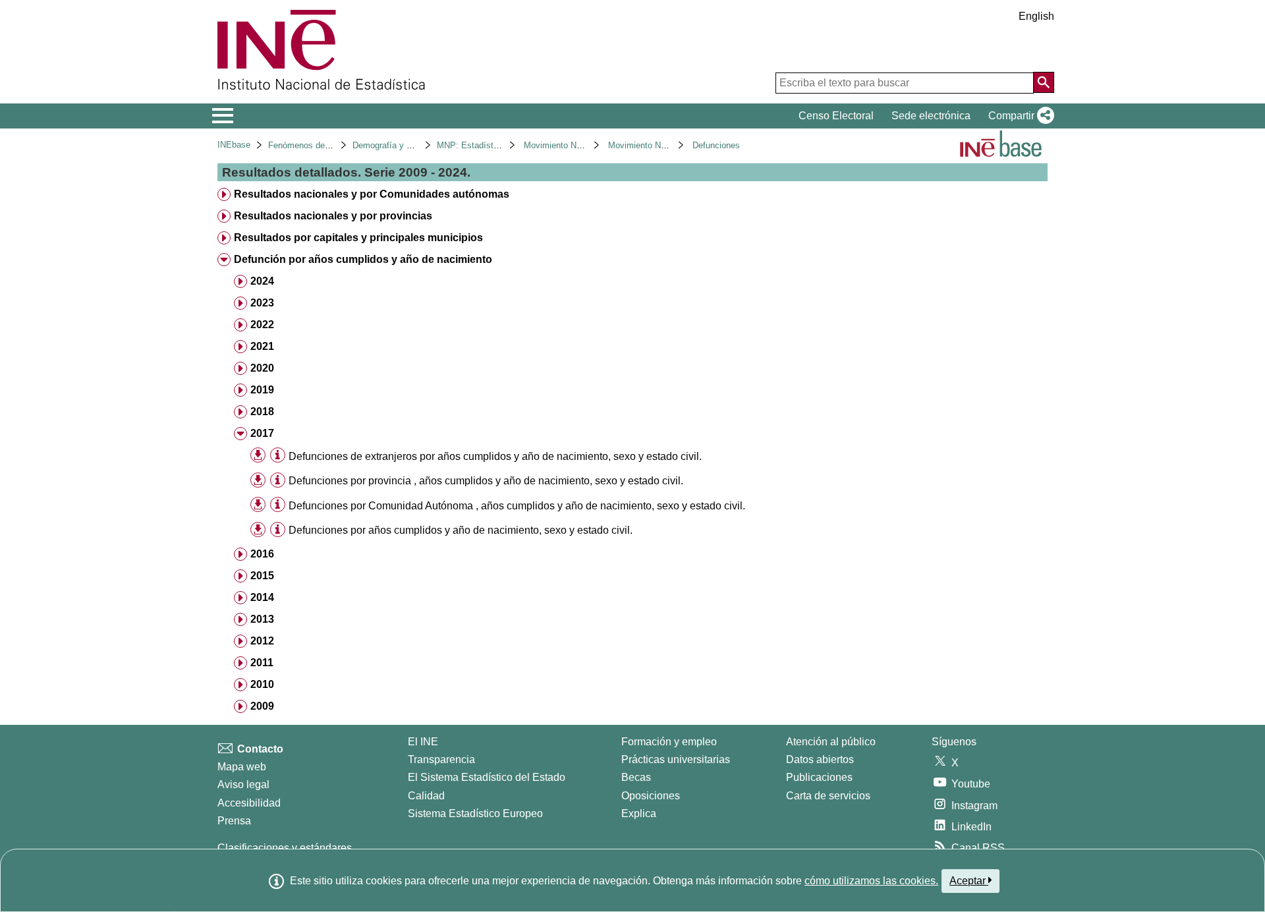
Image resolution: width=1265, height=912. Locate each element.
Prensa (234, 820)
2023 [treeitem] (262, 302)
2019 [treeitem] (262, 389)
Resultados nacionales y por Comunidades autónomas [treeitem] (371, 194)
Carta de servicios (828, 795)
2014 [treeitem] (262, 597)
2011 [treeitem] (261, 662)
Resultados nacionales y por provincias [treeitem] (333, 215)
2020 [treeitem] (262, 368)
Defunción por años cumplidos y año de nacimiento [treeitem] (363, 259)
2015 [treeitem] (262, 575)
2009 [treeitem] (262, 706)
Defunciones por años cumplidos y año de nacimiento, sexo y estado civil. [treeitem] (460, 530)
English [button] (1036, 16)
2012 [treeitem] (262, 640)
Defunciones (716, 145)
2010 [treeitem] (262, 684)
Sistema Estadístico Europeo (475, 813)
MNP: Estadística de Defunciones (502, 145)
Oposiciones (650, 795)
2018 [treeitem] (262, 411)
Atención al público (831, 741)
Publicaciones (819, 777)
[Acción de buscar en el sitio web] (1043, 82)
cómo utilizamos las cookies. (871, 880)
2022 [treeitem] (262, 324)
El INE (423, 741)
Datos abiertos (820, 759)
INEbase (233, 145)
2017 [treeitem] (262, 433)
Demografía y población (397, 145)
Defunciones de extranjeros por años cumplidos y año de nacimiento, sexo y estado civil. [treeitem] (495, 456)
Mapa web (241, 766)
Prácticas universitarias (675, 759)
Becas (636, 777)
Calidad (426, 795)
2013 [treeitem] (262, 619)
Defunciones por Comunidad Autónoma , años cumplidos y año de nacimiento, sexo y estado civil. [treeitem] (517, 505)
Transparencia (441, 759)
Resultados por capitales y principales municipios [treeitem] (358, 237)
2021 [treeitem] (262, 346)
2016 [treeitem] (262, 553)
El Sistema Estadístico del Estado (486, 777)
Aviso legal (243, 784)
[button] (1018, 116)
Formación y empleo (669, 741)
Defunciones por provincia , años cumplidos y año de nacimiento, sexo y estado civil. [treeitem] (486, 480)
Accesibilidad (249, 803)
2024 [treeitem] (262, 281)
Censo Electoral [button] (836, 115)
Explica (638, 813)
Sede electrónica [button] (930, 115)
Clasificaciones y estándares (284, 847)
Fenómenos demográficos (317, 145)
